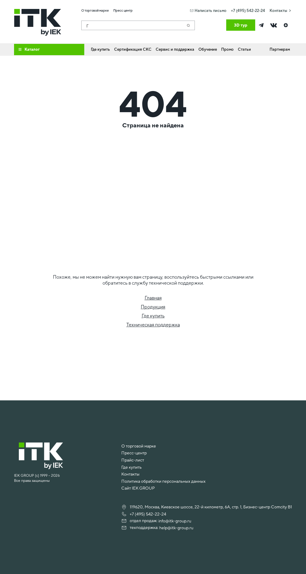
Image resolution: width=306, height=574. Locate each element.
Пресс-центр (134, 452)
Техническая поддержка (153, 325)
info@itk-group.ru (174, 521)
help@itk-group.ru (176, 527)
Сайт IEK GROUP (138, 488)
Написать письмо (211, 10)
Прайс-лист (132, 460)
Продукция (153, 307)
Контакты (278, 10)
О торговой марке (138, 446)
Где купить (153, 316)
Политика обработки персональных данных (163, 481)
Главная (153, 298)
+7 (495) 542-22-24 (248, 10)
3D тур (240, 25)
